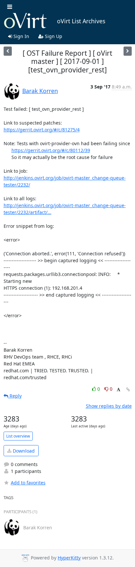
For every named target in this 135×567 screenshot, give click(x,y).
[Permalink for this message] (128, 389)
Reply (15, 396)
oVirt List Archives (81, 21)
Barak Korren (40, 91)
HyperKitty (69, 558)
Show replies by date (109, 406)
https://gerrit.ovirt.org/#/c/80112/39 (50, 150)
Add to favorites (28, 482)
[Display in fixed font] (118, 389)
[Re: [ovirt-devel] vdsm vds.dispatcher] (128, 51)
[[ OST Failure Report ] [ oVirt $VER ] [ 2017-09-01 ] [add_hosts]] (8, 51)
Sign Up (53, 36)
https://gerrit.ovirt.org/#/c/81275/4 (42, 130)
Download (23, 451)
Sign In (20, 36)
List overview (18, 436)
